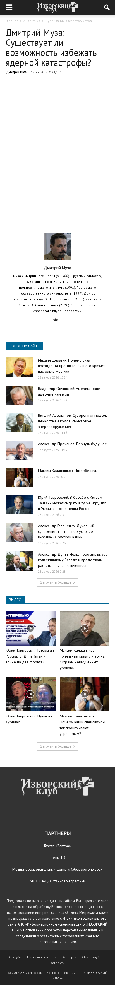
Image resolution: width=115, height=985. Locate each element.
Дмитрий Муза (16, 72)
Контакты (58, 963)
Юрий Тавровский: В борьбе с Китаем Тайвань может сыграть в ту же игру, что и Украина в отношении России (72, 503)
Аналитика (31, 21)
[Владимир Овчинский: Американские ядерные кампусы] (19, 395)
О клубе (15, 957)
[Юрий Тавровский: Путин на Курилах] (31, 694)
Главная (12, 21)
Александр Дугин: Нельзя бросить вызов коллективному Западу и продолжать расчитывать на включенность (72, 560)
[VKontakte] (57, 320)
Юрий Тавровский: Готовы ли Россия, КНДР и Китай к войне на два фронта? (30, 656)
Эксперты (69, 957)
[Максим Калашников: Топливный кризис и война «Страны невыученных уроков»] (85, 628)
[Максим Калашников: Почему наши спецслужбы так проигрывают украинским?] (85, 694)
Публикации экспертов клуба (68, 21)
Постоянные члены (42, 957)
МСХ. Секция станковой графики (57, 880)
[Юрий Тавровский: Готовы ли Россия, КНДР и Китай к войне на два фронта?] (31, 628)
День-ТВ (57, 857)
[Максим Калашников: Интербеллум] (19, 477)
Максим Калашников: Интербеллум (68, 470)
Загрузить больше (55, 582)
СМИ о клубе (92, 957)
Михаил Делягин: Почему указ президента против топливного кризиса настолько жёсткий (72, 366)
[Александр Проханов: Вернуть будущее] (19, 450)
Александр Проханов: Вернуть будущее (72, 443)
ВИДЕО (15, 599)
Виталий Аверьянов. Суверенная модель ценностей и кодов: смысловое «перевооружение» (72, 421)
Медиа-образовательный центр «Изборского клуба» (57, 869)
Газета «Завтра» (57, 845)
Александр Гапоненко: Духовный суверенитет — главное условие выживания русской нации (66, 531)
